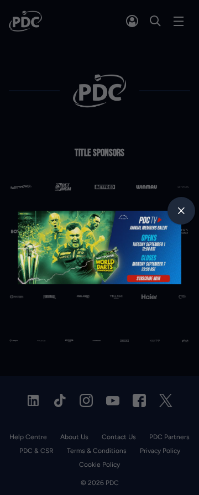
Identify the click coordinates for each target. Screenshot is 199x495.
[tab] (181, 210)
